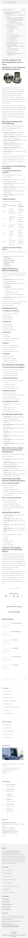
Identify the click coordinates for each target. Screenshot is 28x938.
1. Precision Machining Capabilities (15, 36)
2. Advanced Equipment (13, 37)
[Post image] (6, 625)
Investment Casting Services (10, 700)
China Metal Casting (16, 935)
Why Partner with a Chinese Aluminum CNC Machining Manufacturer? (15, 44)
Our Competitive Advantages (12, 34)
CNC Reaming (14, 648)
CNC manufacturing (16, 631)
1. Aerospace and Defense (13, 27)
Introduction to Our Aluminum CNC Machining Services (15, 15)
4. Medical (11, 31)
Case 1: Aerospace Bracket (13, 48)
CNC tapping (14, 640)
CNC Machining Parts (8, 737)
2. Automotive (11, 29)
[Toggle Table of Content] (22, 10)
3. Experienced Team (12, 38)
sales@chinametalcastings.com (11, 831)
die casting (13, 851)
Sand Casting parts (8, 727)
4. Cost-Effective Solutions (13, 39)
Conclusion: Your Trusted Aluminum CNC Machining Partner (15, 54)
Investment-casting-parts (9, 731)
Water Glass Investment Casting (12, 707)
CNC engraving (15, 665)
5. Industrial (11, 32)
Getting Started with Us (12, 52)
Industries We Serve (10, 26)
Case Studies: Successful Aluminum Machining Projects (15, 47)
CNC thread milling (16, 656)
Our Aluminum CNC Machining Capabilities (15, 19)
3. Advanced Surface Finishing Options (15, 22)
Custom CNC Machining (16, 588)
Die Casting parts (7, 724)
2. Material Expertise (12, 21)
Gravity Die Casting (8, 694)
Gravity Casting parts (8, 734)
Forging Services (7, 710)
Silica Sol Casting (8, 704)
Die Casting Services (8, 691)
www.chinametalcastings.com (10, 832)
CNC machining (12, 128)
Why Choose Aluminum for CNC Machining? (15, 17)
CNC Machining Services (9, 713)
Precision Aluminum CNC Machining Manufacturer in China (12, 12)
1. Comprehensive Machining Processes (16, 20)
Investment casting (6, 852)
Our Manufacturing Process (12, 42)
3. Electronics (11, 30)
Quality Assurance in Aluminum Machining (15, 25)
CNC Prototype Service (16, 623)
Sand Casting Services (8, 697)
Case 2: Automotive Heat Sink (14, 50)
